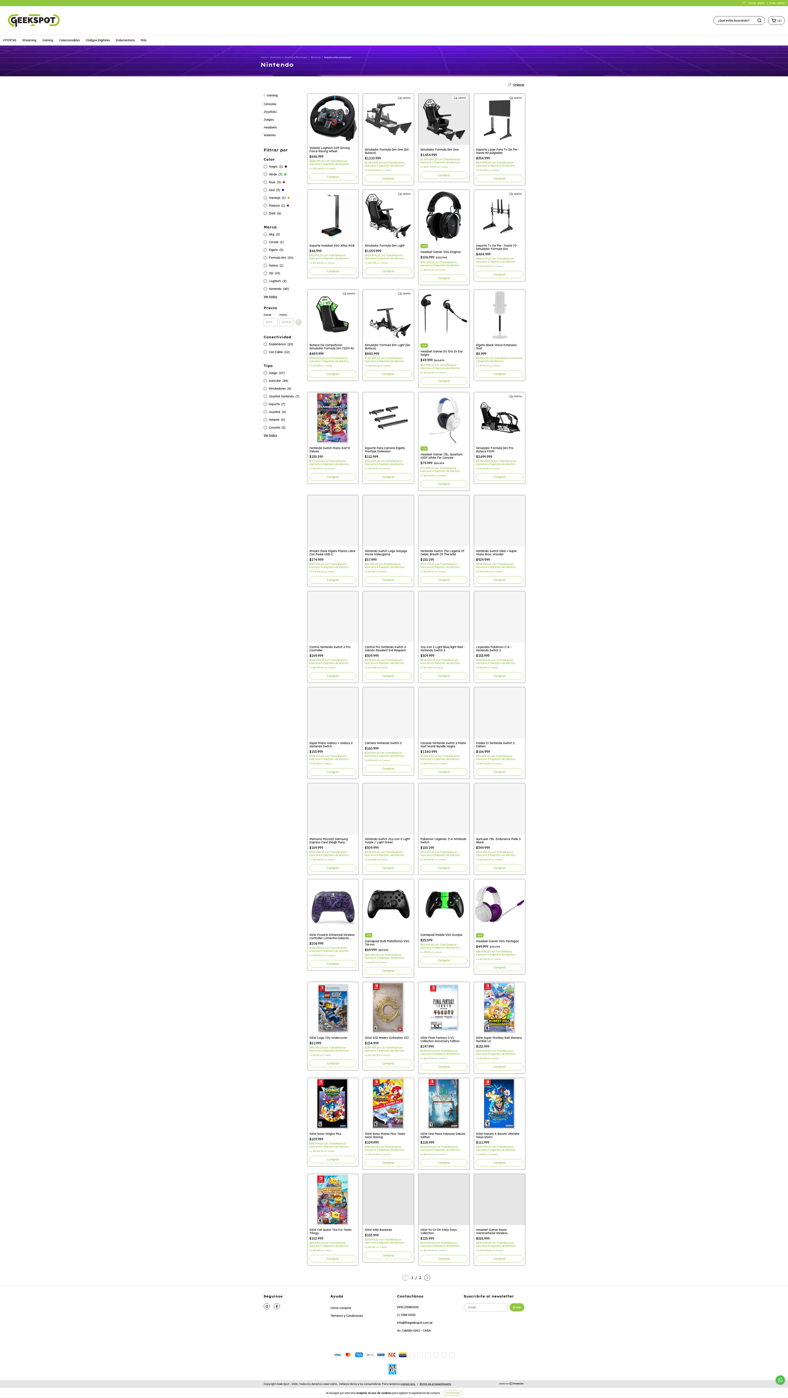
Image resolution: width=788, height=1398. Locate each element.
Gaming (47, 40)
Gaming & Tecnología (296, 57)
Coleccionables (69, 40)
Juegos (269, 119)
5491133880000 (408, 1307)
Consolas (270, 104)
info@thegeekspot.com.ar (415, 1323)
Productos (275, 57)
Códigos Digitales (98, 40)
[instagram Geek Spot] (267, 1306)
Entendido (453, 1392)
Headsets (270, 127)
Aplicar (299, 322)
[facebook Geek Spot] (277, 1306)
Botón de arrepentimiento (435, 1383)
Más (144, 40)
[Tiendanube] (511, 1384)
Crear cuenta (777, 3)
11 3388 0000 (406, 1315)
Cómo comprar (340, 1308)
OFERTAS (9, 40)
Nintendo (316, 57)
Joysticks (270, 112)
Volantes (270, 135)
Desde (267, 314)
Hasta (283, 314)
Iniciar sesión (756, 3)
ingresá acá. (408, 1383)
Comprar (388, 178)
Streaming (29, 40)
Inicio (264, 57)
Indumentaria (125, 40)
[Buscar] (759, 20)
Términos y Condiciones (346, 1316)
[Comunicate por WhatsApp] (780, 1380)
